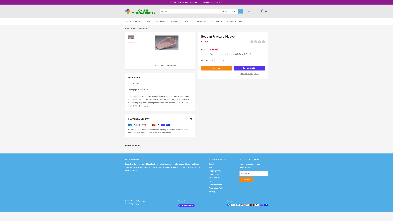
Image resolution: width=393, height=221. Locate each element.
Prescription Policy (216, 188)
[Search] (240, 11)
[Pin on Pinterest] (255, 41)
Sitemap (212, 192)
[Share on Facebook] (251, 41)
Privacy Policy (214, 174)
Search (211, 164)
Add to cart (216, 68)
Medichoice (201, 21)
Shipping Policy (215, 171)
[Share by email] (263, 41)
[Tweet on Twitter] (259, 41)
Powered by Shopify (132, 204)
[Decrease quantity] (212, 60)
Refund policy (214, 178)
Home (127, 28)
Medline (204, 42)
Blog (210, 167)
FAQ (210, 181)
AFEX (149, 21)
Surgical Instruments (133, 21)
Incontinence (160, 21)
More (241, 21)
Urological (175, 21)
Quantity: (205, 60)
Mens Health (231, 21)
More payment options (250, 74)
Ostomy (188, 21)
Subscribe (246, 180)
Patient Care (215, 21)
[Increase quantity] (223, 60)
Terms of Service (215, 185)
